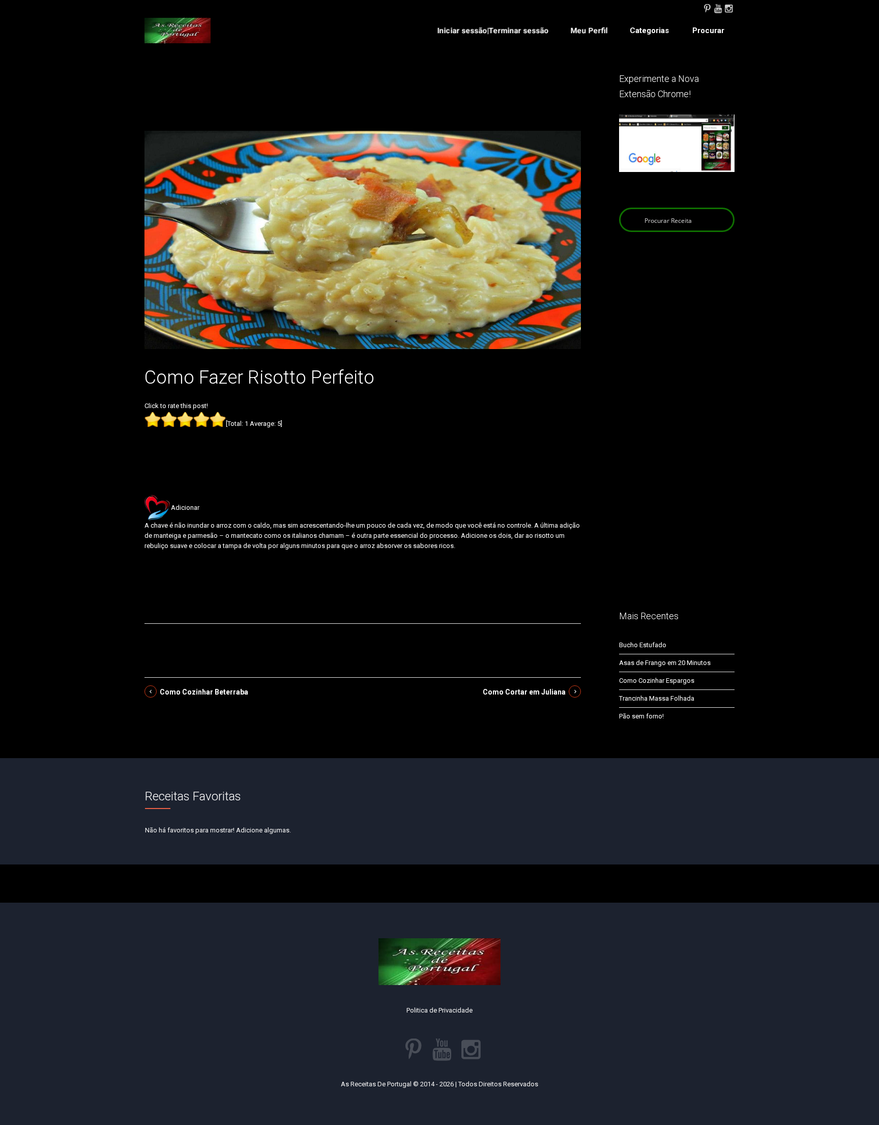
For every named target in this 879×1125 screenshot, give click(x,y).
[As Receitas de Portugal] (177, 30)
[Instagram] (728, 7)
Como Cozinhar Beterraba (204, 692)
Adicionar (185, 507)
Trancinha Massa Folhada (656, 698)
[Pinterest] (707, 7)
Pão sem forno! (641, 716)
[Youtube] (717, 7)
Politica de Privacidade (439, 1010)
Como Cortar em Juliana (524, 692)
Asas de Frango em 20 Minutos (665, 663)
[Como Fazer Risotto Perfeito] (362, 239)
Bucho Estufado (642, 645)
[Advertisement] (363, 101)
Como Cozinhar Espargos (656, 680)
